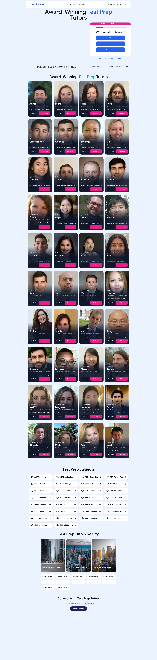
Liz (108, 141)
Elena (32, 217)
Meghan (60, 407)
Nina (83, 103)
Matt (83, 293)
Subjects (72, 4)
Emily (32, 331)
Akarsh (33, 445)
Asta (83, 255)
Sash (83, 445)
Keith (84, 331)
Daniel (33, 255)
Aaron (33, 103)
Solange (85, 141)
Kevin (110, 445)
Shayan (33, 369)
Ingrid (58, 217)
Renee (110, 369)
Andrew (85, 179)
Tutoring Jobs (83, 4)
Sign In (126, 4)
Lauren (111, 293)
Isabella (59, 255)
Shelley (59, 331)
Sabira (110, 255)
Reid (109, 103)
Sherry (85, 369)
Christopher (36, 141)
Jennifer (86, 407)
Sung (110, 331)
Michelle (34, 179)
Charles (59, 141)
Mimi (58, 103)
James (110, 179)
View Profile (34, 113)
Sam (57, 293)
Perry (110, 407)
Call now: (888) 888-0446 (114, 4)
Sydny (33, 407)
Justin (58, 179)
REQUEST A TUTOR (78, 609)
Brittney (60, 369)
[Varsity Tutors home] (37, 4)
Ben (31, 293)
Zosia (58, 445)
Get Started (44, 113)
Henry (110, 217)
